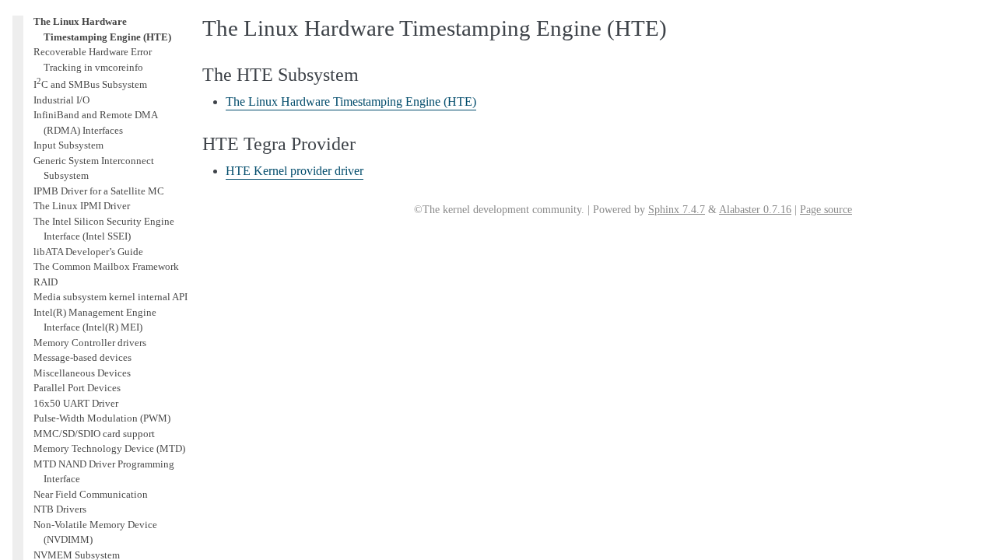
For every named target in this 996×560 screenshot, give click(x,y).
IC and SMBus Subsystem (90, 84)
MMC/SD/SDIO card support (94, 433)
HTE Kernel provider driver (294, 170)
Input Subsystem (68, 145)
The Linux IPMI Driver (81, 206)
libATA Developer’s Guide (88, 251)
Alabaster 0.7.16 (755, 209)
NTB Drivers (59, 509)
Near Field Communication (90, 494)
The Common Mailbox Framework (106, 266)
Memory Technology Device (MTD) (109, 448)
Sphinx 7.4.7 (676, 209)
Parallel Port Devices (77, 388)
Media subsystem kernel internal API (110, 297)
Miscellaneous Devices (82, 373)
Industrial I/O (61, 100)
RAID (45, 282)
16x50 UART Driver (75, 403)
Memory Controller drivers (89, 342)
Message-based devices (82, 357)
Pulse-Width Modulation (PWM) (101, 418)
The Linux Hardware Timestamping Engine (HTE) (351, 101)
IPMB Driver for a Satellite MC (98, 191)
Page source (826, 209)
